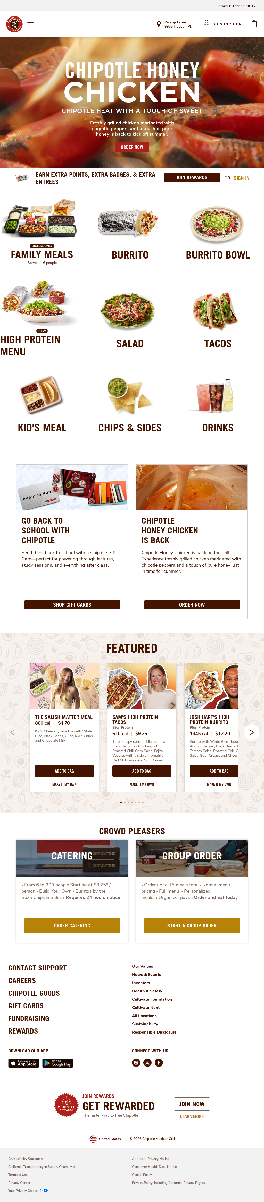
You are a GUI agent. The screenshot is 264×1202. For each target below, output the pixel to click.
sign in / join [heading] (227, 24)
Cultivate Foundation (152, 999)
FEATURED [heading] (132, 648)
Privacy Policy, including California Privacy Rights (168, 1183)
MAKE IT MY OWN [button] (64, 784)
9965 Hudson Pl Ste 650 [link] (179, 27)
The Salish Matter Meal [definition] (64, 717)
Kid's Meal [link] (42, 427)
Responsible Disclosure (154, 1032)
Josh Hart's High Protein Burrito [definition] (209, 719)
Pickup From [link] (175, 22)
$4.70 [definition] (64, 723)
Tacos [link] (218, 343)
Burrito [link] (130, 255)
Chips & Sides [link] (130, 427)
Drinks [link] (218, 427)
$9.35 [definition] (141, 733)
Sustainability (145, 1024)
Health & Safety (147, 991)
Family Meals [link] (42, 254)
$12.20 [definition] (222, 733)
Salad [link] (130, 343)
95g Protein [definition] (200, 727)
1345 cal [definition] (199, 733)
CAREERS (22, 980)
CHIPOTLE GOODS (34, 993)
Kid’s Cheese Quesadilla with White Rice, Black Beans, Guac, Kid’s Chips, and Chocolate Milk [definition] (64, 736)
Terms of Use (18, 1175)
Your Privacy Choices (23, 1191)
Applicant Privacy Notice (150, 1159)
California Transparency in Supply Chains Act (41, 1167)
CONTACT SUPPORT (37, 968)
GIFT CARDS (26, 1005)
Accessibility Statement (26, 1159)
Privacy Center (19, 1183)
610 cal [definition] (120, 733)
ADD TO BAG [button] (64, 771)
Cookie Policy (142, 1175)
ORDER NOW (132, 147)
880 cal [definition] (43, 723)
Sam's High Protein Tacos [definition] (135, 719)
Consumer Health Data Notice (154, 1167)
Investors (141, 983)
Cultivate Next (146, 1007)
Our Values (142, 966)
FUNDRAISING (28, 1018)
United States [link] (110, 1139)
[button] (251, 732)
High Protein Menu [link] (30, 345)
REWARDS (23, 1031)
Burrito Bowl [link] (218, 255)
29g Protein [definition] (122, 727)
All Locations (144, 1016)
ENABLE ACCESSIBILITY (237, 6)
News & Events (146, 974)
